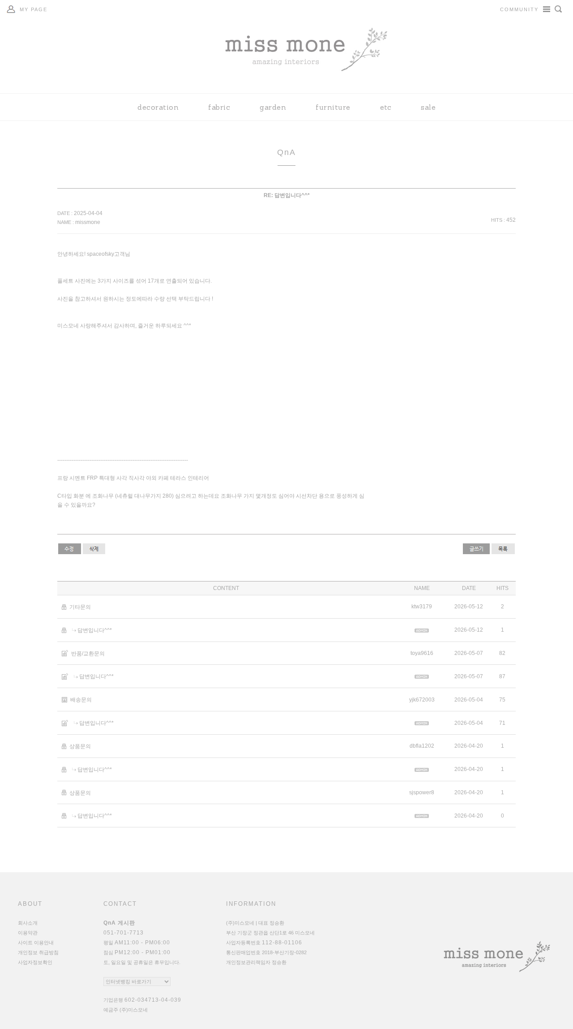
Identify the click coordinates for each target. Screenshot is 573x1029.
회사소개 (28, 923)
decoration (158, 107)
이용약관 (28, 932)
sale (428, 107)
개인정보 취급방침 (38, 952)
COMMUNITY (519, 9)
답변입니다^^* (94, 630)
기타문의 (80, 607)
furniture (333, 107)
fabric (219, 107)
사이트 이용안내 (36, 942)
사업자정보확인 (35, 962)
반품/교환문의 (88, 653)
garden (273, 107)
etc (386, 107)
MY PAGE (33, 9)
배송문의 (81, 700)
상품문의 (80, 746)
